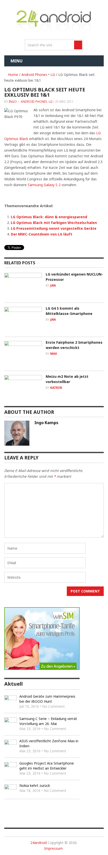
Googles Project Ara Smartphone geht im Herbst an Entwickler (46, 766)
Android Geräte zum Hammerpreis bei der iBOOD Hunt (47, 699)
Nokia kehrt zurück (34, 785)
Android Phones (34, 74)
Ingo (13, 101)
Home (12, 74)
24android (38, 842)
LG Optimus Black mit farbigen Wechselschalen (54, 222)
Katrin (56, 388)
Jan (53, 285)
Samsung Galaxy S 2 (44, 184)
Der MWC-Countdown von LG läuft (41, 234)
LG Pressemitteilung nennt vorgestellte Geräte (53, 228)
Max (53, 353)
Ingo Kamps (46, 422)
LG (52, 74)
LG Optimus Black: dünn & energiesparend (49, 216)
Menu (17, 61)
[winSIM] (42, 668)
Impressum (53, 848)
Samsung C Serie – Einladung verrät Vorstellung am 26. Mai (48, 721)
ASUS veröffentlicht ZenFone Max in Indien (48, 743)
